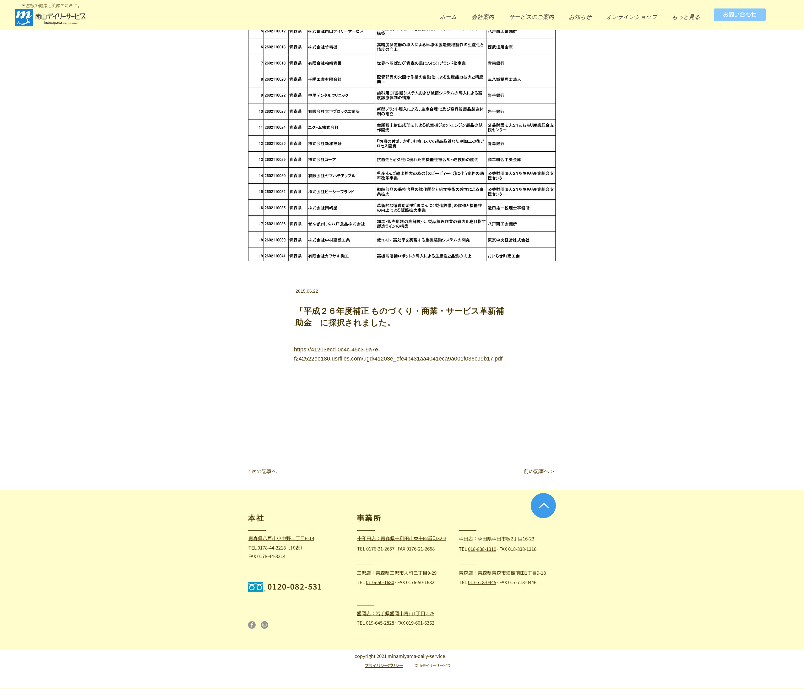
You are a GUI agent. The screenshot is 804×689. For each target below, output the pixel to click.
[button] (688, 16)
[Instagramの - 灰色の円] (264, 625)
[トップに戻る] (543, 505)
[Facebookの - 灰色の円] (252, 625)
